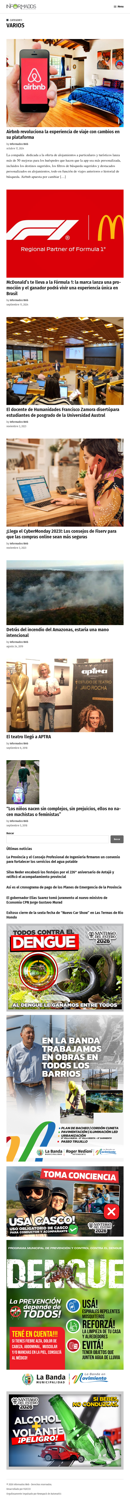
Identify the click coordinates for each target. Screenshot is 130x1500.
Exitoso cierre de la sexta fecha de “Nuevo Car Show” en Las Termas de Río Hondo (64, 915)
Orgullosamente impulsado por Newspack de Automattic (33, 1493)
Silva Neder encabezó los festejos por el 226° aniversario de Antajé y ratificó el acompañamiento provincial (60, 874)
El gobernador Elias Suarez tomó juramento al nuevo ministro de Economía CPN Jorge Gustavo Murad (56, 900)
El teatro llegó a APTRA (28, 736)
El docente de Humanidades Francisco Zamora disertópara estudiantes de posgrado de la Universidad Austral (62, 412)
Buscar (10, 833)
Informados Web (19, 144)
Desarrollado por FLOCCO (18, 1489)
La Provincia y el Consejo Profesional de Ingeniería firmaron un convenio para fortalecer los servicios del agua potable (63, 859)
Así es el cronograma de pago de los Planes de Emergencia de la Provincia (64, 887)
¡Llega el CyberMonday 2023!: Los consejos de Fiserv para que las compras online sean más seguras (61, 534)
